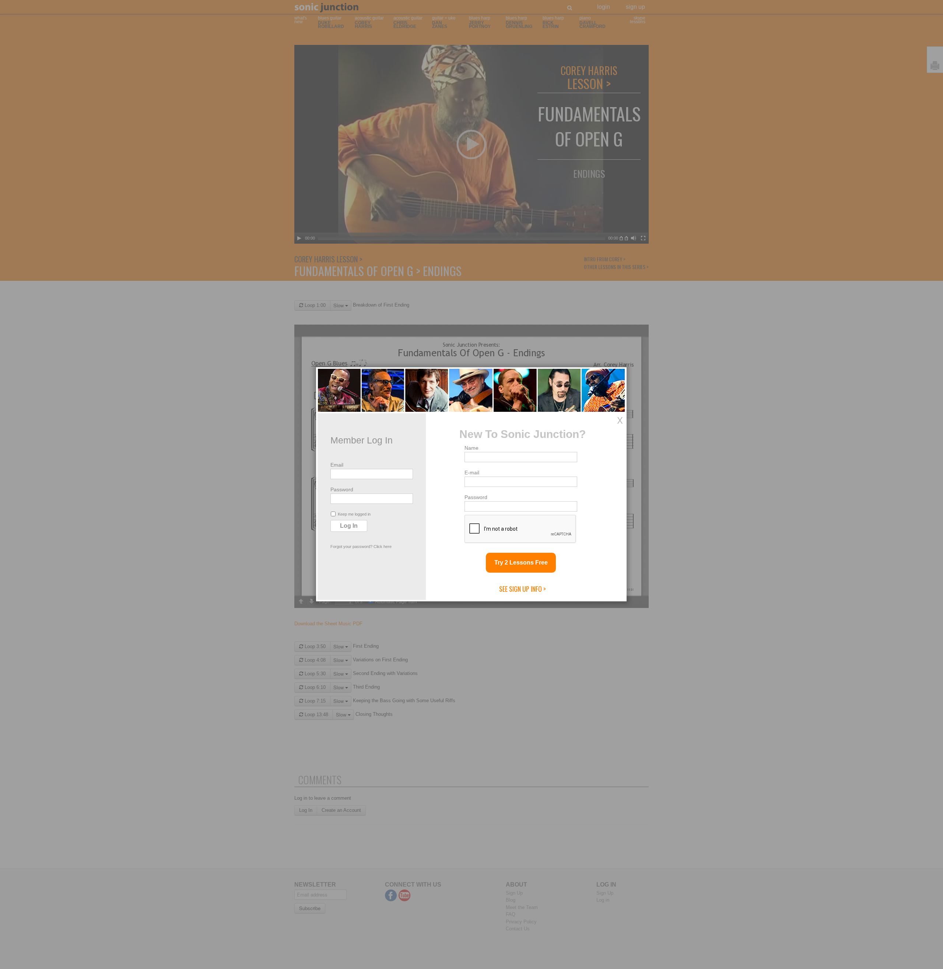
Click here (383, 546)
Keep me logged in (354, 514)
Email (336, 465)
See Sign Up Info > (522, 589)
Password (341, 489)
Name (471, 448)
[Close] (620, 420)
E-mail (472, 472)
